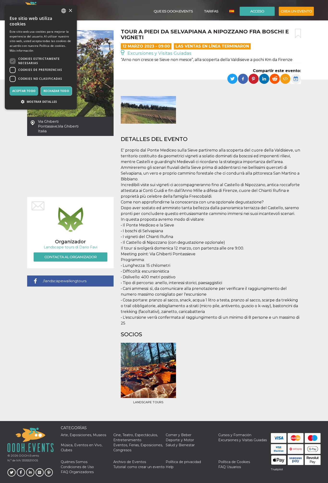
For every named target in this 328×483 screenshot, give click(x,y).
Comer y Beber (178, 435)
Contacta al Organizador (70, 257)
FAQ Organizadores (77, 472)
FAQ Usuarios (229, 467)
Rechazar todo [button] (56, 91)
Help (170, 467)
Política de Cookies (234, 462)
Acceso (257, 11)
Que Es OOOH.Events (173, 11)
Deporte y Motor (180, 440)
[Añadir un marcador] (298, 33)
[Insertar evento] (285, 79)
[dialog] (41, 57)
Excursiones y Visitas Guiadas (158, 53)
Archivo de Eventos (129, 462)
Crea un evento (296, 11)
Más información (21, 51)
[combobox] (63, 10)
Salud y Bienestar (180, 445)
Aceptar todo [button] (24, 91)
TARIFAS (211, 11)
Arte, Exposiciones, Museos (83, 435)
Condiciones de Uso (77, 467)
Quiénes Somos (74, 462)
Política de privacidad (183, 462)
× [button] (70, 10)
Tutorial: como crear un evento (139, 467)
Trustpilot (277, 469)
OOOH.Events (28, 455)
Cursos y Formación (234, 435)
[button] (41, 102)
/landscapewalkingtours (64, 281)
